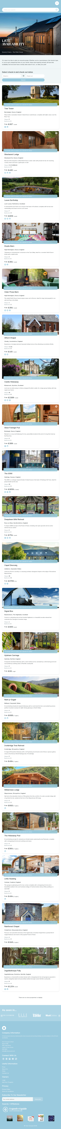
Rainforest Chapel (11, 926)
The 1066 (8, 473)
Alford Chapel (10, 337)
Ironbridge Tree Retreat (14, 745)
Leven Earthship (11, 199)
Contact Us (5, 1073)
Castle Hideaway (11, 381)
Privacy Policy (6, 1089)
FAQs (3, 1071)
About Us (5, 1069)
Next (59, 1015)
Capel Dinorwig (10, 565)
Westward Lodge (11, 154)
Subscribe (38, 1099)
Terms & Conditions (8, 1091)
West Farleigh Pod (12, 427)
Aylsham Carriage (11, 655)
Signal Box (8, 610)
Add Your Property (7, 1082)
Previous (1, 1015)
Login (3, 1080)
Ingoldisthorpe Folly (12, 970)
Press (3, 1067)
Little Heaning (10, 878)
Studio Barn (9, 245)
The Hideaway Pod (12, 835)
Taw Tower (9, 108)
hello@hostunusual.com (8, 1051)
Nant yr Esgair (10, 699)
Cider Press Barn (11, 291)
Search (23, 80)
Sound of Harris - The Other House (12, 52)
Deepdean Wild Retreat (14, 519)
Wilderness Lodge (11, 789)
